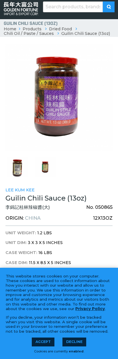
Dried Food (60, 28)
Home (10, 28)
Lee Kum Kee (20, 190)
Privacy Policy (90, 308)
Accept (43, 342)
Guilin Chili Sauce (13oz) (85, 33)
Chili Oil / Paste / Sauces (29, 33)
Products (32, 28)
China (33, 218)
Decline (74, 342)
